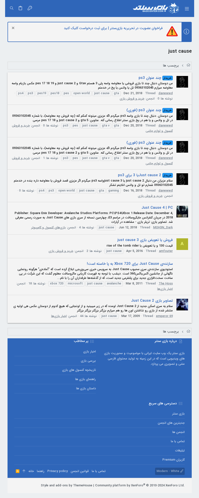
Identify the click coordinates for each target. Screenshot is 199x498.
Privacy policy (57, 471)
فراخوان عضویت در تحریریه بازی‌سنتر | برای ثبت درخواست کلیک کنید (113, 28)
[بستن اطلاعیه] (14, 28)
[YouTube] (16, 485)
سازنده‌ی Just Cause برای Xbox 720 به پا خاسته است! (130, 264)
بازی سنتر (178, 413)
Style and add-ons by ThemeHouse (66, 485)
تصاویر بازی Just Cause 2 (152, 301)
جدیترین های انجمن (171, 422)
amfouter (166, 251)
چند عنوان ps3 (155, 78)
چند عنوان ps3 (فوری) (148, 110)
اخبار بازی (89, 351)
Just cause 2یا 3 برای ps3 (144, 175)
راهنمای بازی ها (85, 379)
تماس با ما (177, 441)
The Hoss (166, 283)
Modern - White (168, 471)
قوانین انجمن (80, 471)
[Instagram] (31, 485)
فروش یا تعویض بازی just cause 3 (145, 240)
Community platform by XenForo (140, 485)
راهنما (40, 471)
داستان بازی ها (86, 388)
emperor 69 (164, 316)
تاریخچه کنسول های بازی (79, 370)
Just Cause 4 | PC (157, 208)
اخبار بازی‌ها (165, 288)
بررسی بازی (88, 360)
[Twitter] (24, 485)
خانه (31, 471)
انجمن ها (178, 432)
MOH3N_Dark (163, 227)
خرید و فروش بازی (132, 98)
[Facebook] (38, 485)
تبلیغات (179, 450)
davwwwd (165, 93)
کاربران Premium (173, 459)
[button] (186, 8)
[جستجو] (12, 8)
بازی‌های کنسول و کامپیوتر (48, 227)
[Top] (24, 471)
